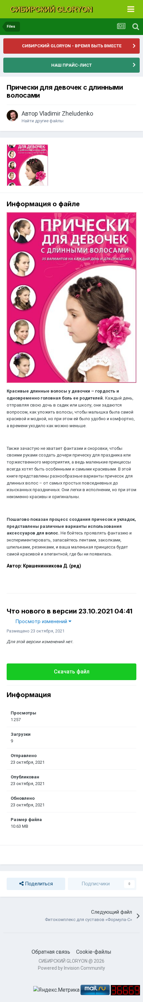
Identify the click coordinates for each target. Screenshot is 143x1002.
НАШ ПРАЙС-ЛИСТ (71, 65)
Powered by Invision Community (71, 968)
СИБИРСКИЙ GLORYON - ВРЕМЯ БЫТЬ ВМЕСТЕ (71, 45)
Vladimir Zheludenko (66, 113)
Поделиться (38, 884)
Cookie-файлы (93, 952)
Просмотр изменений (42, 621)
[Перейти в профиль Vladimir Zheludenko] (12, 115)
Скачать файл (71, 671)
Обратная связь (51, 952)
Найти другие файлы (43, 120)
